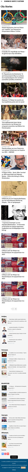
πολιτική (5, 467)
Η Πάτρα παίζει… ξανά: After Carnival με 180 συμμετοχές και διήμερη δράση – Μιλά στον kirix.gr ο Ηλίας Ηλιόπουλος (13, 175)
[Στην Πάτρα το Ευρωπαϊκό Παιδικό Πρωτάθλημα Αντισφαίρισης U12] (4, 445)
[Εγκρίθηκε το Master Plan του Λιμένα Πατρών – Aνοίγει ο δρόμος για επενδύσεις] (4, 428)
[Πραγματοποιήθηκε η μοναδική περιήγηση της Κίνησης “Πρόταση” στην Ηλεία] (4, 394)
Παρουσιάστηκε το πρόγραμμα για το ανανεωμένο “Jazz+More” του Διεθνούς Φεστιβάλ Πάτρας (17, 373)
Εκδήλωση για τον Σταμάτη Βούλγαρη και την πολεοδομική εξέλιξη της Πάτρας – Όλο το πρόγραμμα (13, 200)
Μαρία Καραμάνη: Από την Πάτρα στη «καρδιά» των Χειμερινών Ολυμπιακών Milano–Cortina (13, 29)
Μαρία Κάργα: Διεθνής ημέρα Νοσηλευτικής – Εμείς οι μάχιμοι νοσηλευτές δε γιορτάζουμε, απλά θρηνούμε (17, 321)
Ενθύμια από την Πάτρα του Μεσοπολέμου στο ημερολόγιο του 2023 (13, 252)
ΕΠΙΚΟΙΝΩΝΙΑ (14, 457)
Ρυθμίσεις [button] (14, 469)
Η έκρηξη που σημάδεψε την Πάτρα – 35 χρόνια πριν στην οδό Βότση (13, 52)
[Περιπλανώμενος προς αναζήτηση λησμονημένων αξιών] (4, 341)
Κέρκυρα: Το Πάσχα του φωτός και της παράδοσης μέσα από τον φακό (13, 101)
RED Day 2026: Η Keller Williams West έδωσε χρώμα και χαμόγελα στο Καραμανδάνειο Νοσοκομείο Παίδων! (17, 419)
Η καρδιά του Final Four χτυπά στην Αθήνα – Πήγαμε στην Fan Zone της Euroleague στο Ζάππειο (16, 437)
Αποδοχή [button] (23, 467)
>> (15, 308)
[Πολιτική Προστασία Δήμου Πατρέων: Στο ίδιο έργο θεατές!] (4, 335)
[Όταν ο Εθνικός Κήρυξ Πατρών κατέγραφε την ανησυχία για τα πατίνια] (4, 406)
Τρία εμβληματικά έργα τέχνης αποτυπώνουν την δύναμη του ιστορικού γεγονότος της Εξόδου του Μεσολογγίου (13, 125)
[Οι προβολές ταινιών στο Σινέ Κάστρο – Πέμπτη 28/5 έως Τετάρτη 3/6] (4, 355)
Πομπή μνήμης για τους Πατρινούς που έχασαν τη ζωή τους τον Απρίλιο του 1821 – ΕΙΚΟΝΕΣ (13, 150)
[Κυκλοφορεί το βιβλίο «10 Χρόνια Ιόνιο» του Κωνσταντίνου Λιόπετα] (4, 361)
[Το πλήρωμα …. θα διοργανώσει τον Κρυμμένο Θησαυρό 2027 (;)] (4, 388)
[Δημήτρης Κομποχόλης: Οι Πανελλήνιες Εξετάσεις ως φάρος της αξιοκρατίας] (4, 329)
